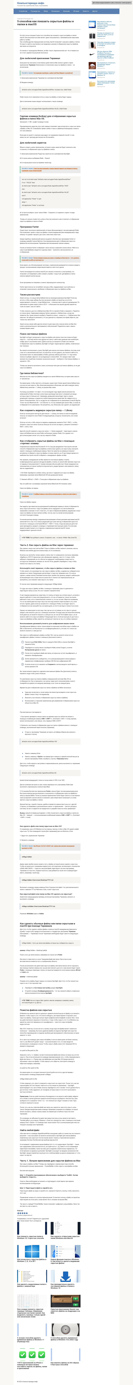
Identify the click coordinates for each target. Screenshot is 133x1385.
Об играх (76, 11)
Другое (94, 11)
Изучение (66, 11)
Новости (86, 11)
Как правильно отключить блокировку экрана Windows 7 (106, 64)
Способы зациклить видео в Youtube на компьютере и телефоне (106, 43)
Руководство (35, 11)
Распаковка (55, 11)
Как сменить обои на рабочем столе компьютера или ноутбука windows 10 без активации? (106, 25)
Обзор (46, 11)
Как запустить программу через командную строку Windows (106, 82)
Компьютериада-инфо (30, 3)
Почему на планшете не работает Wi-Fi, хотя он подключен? (105, 34)
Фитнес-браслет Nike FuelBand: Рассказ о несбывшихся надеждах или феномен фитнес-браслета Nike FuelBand (105, 55)
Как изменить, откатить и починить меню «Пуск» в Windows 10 (106, 73)
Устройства (23, 11)
